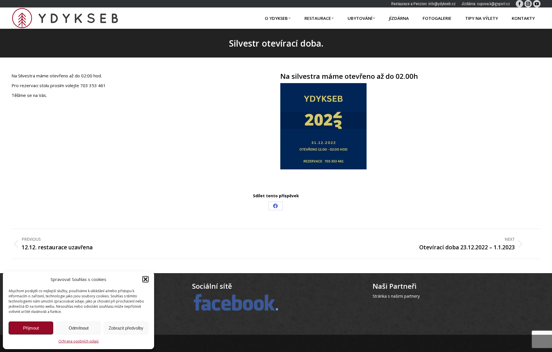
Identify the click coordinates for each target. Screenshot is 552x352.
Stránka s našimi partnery (396, 296)
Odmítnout (79, 328)
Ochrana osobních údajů (78, 341)
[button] (145, 279)
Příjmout (31, 328)
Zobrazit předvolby (126, 328)
